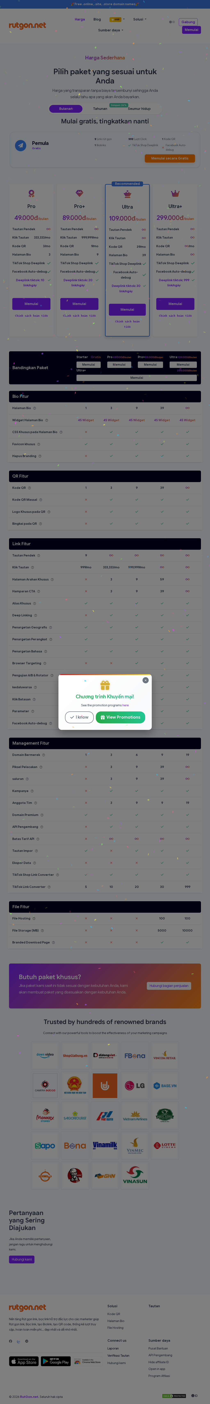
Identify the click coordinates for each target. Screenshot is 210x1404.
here (125, 705)
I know (82, 717)
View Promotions (123, 717)
